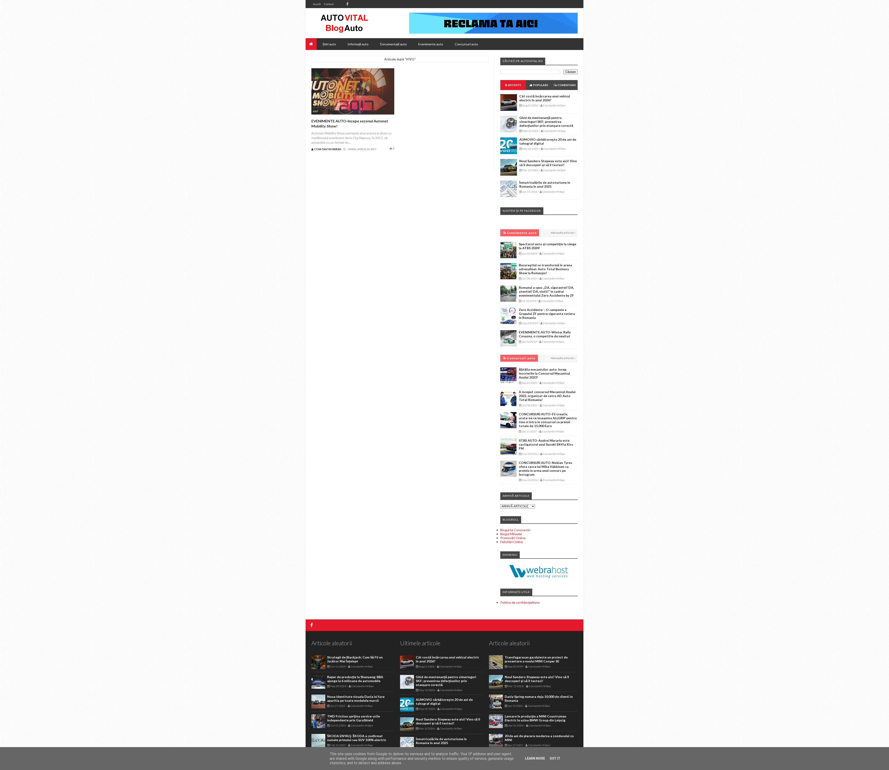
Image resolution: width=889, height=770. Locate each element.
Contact (329, 4)
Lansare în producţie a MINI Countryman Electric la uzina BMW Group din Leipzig (535, 718)
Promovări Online (513, 538)
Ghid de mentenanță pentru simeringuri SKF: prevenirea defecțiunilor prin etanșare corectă (546, 121)
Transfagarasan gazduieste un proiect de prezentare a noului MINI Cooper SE (536, 659)
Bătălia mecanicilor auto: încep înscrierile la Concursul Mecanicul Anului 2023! (544, 373)
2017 (315, 111)
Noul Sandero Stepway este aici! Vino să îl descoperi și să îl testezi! (548, 163)
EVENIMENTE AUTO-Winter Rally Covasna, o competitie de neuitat (545, 334)
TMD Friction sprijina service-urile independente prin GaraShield (353, 718)
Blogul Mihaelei (511, 534)
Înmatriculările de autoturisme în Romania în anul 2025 (544, 184)
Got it (555, 758)
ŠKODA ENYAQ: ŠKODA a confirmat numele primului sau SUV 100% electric (356, 738)
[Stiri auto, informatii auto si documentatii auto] (344, 23)
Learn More (535, 758)
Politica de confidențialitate (520, 602)
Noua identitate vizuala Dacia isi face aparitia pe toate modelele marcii (356, 698)
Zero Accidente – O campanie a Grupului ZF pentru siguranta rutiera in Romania (547, 314)
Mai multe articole (562, 232)
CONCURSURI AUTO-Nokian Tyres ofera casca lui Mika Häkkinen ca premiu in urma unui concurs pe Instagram (545, 468)
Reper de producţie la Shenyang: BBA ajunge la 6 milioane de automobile (355, 679)
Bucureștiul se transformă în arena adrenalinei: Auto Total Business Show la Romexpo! (545, 269)
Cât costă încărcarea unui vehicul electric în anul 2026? (544, 98)
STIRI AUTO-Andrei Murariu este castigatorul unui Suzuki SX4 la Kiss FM (546, 444)
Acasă (317, 4)
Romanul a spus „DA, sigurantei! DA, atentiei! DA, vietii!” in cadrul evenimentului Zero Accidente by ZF (546, 291)
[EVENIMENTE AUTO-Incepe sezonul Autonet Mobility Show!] (352, 92)
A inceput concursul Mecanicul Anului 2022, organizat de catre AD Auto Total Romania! (547, 396)
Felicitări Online (511, 542)
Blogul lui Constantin (515, 530)
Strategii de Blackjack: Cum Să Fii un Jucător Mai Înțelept (355, 659)
